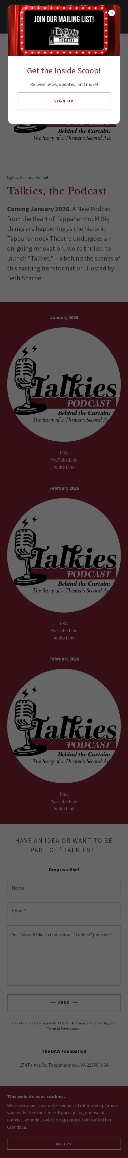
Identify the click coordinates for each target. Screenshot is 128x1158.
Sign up (64, 101)
